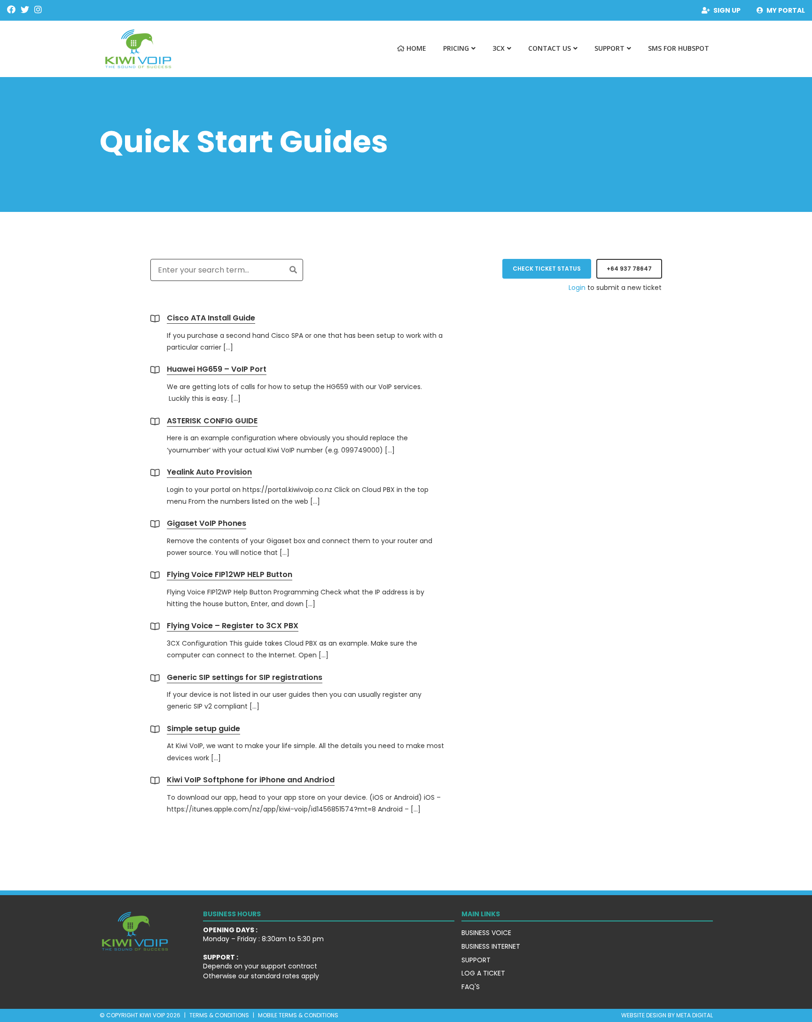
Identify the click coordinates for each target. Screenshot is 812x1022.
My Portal (785, 10)
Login (577, 287)
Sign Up (727, 10)
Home (415, 48)
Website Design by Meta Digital (667, 1015)
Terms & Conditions (219, 1015)
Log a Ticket (483, 973)
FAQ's (470, 986)
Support (609, 48)
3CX (498, 48)
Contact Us (549, 48)
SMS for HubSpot (678, 48)
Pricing (456, 48)
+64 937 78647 (629, 269)
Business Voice (486, 932)
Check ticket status (547, 269)
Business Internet (490, 946)
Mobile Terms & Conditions (298, 1015)
